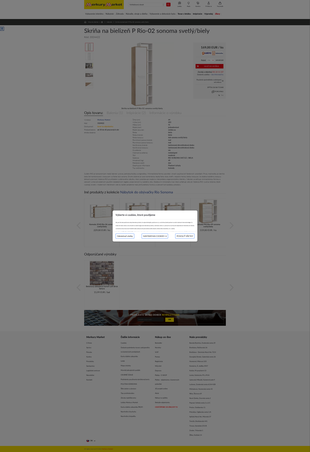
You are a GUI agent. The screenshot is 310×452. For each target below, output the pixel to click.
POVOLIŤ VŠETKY (185, 236)
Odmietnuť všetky (125, 236)
